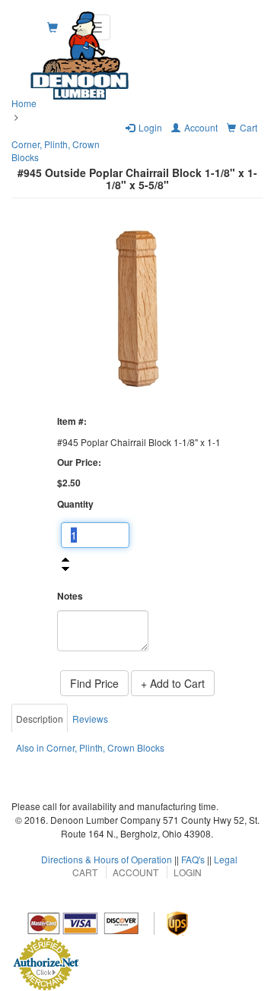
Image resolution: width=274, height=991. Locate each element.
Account (135, 872)
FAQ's (193, 859)
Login (188, 872)
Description (39, 718)
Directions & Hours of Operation (106, 859)
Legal (225, 859)
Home (24, 103)
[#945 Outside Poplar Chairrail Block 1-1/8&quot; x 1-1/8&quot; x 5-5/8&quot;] (137, 309)
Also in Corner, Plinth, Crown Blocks (90, 747)
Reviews (90, 718)
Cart (84, 872)
